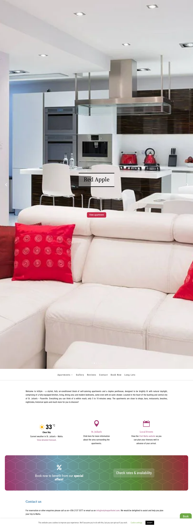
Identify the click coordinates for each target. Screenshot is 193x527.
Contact (103, 375)
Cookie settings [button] (136, 522)
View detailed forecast (46, 440)
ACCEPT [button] (150, 523)
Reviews (91, 375)
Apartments (64, 375)
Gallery (80, 375)
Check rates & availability (134, 473)
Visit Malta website (147, 436)
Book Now (116, 375)
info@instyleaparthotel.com (108, 510)
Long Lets (129, 375)
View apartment (96, 223)
